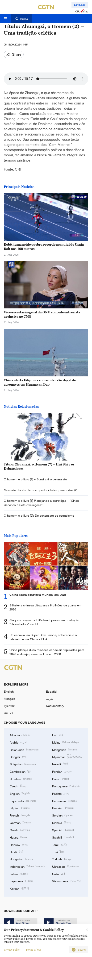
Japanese (21, 881)
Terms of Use (33, 949)
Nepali (60, 764)
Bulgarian (23, 764)
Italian (19, 873)
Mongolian (64, 749)
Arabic (18, 742)
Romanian (64, 801)
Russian (63, 808)
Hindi (16, 852)
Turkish (61, 859)
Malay (65, 742)
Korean (19, 888)
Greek (20, 830)
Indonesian (27, 866)
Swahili (63, 837)
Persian (61, 771)
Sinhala (61, 822)
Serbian (62, 815)
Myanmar (67, 756)
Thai (58, 852)
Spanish (63, 830)
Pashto (60, 793)
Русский (9, 706)
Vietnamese (66, 881)
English (9, 691)
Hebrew (19, 844)
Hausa (18, 837)
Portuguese (66, 786)
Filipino (20, 808)
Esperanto (23, 801)
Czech (18, 786)
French (20, 815)
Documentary (55, 706)
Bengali (18, 756)
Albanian (20, 735)
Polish (60, 778)
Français (9, 698)
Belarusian (24, 749)
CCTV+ (8, 713)
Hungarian (22, 859)
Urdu (58, 873)
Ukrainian (65, 866)
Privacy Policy (12, 949)
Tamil (59, 844)
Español (51, 691)
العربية (50, 698)
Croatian (21, 778)
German (20, 822)
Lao (57, 735)
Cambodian (20, 771)
